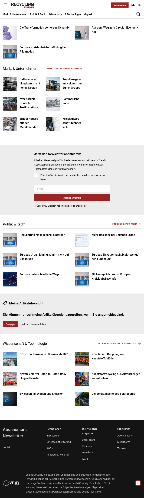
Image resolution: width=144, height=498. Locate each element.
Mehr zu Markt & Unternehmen (63, 68)
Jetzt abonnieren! (72, 198)
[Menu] (5, 4)
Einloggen (10, 324)
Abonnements (125, 435)
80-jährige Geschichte (90, 483)
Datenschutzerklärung (59, 442)
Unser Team (88, 439)
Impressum (53, 435)
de (133, 5)
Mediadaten (123, 442)
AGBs (50, 448)
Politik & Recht (14, 224)
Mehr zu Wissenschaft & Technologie (117, 343)
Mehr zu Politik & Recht (124, 224)
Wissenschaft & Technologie (25, 343)
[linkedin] (138, 483)
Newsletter (13, 435)
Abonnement (15, 429)
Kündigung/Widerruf (58, 454)
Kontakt (7, 447)
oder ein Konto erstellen (34, 324)
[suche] (138, 14)
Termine (121, 448)
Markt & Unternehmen (20, 68)
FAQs (85, 458)
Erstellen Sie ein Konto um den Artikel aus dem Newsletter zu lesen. (73, 177)
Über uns (87, 446)
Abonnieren (120, 5)
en (139, 5)
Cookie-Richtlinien (91, 491)
